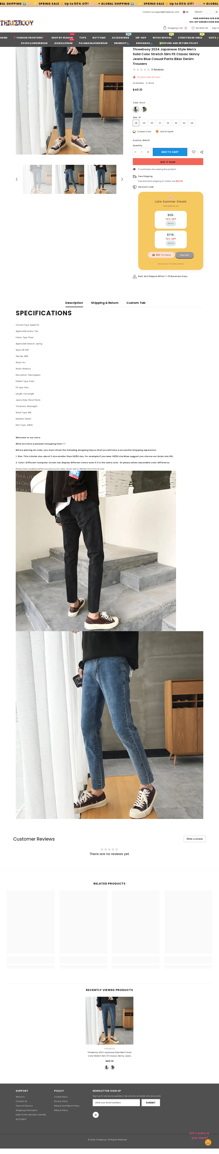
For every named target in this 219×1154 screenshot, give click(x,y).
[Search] (206, 11)
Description (74, 303)
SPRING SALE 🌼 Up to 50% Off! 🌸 (79, 3)
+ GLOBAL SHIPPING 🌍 (21, 3)
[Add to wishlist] (194, 152)
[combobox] (203, 11)
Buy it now (168, 162)
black (106, 1067)
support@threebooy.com (166, 12)
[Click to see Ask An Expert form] (199, 1134)
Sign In (215, 28)
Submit (151, 1102)
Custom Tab (136, 303)
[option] (69, 101)
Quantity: (138, 145)
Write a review (195, 839)
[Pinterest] (96, 1115)
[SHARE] (200, 152)
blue (112, 1067)
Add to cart (170, 152)
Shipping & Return (104, 303)
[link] (31, 961)
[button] (16, 179)
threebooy (109, 1048)
